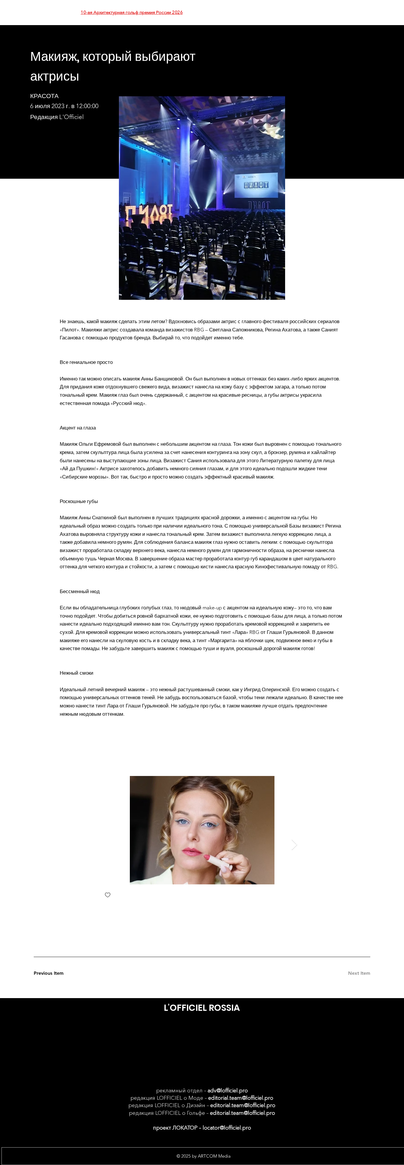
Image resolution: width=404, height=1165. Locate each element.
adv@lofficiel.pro (228, 1090)
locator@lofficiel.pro (227, 1128)
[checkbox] (107, 895)
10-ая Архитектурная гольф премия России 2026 (132, 12)
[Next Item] (294, 845)
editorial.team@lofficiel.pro (240, 1098)
